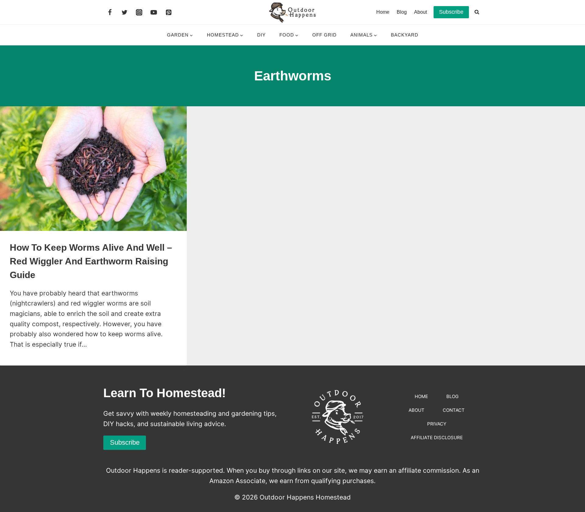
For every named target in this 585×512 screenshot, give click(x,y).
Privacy (436, 424)
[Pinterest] (168, 12)
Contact (454, 410)
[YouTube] (153, 12)
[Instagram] (139, 12)
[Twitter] (124, 12)
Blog (402, 12)
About (420, 12)
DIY (261, 34)
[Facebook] (109, 12)
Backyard (404, 34)
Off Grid (324, 34)
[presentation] (93, 168)
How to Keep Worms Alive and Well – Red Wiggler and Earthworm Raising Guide (91, 261)
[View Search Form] (477, 12)
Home (382, 12)
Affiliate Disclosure (437, 437)
